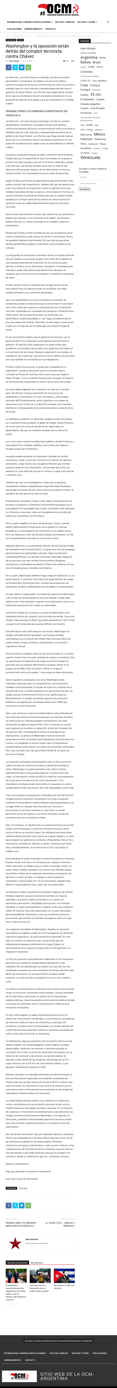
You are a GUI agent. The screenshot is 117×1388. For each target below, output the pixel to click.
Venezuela (23, 1188)
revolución (93, 144)
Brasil (97, 62)
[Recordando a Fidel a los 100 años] (64, 1276)
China (99, 66)
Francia (84, 108)
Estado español (90, 103)
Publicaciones (14, 29)
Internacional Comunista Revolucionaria (29, 22)
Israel (89, 124)
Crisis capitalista (99, 80)
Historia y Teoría (86, 22)
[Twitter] (15, 67)
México (99, 134)
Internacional (18, 36)
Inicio (8, 36)
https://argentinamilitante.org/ (37, 1243)
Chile (91, 66)
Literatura (99, 130)
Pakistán (86, 139)
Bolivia (85, 62)
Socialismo (85, 148)
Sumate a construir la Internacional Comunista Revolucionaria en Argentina (58, 1341)
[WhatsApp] (28, 67)
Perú (83, 143)
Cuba (84, 85)
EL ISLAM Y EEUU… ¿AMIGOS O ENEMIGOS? (60, 1224)
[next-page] (12, 1305)
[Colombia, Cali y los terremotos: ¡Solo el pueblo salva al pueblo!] (40, 1276)
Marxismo (86, 134)
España (100, 99)
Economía (96, 90)
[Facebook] (8, 67)
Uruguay (94, 153)
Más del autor (37, 1263)
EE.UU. (96, 94)
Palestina (100, 139)
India (95, 113)
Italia (96, 125)
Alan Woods (14, 61)
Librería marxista (33, 29)
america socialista (88, 53)
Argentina (88, 57)
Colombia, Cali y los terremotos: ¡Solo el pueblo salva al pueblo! (39, 1288)
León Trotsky (86, 129)
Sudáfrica (97, 148)
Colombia (86, 71)
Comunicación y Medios (89, 76)
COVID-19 (85, 80)
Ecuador (84, 94)
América (29, 36)
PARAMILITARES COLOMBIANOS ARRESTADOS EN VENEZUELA (21, 1224)
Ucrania (84, 152)
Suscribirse (85, 189)
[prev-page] (7, 1305)
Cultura (95, 85)
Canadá (83, 67)
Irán (82, 125)
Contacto (50, 29)
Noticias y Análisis (65, 22)
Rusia (103, 143)
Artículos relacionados (17, 1263)
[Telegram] (22, 67)
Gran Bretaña (97, 108)
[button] (107, 22)
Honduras (86, 112)
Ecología (85, 89)
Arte (102, 57)
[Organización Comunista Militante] (58, 9)
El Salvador (87, 99)
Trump (105, 148)
